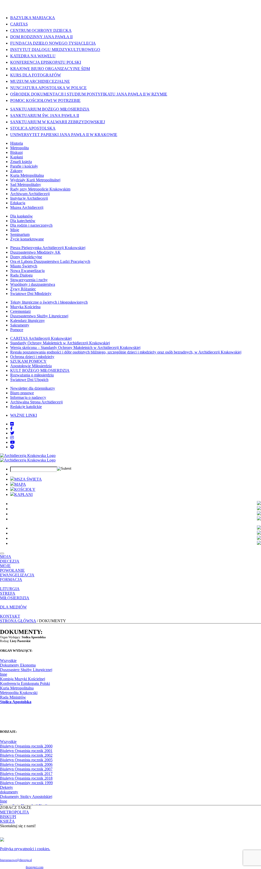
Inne (3, 674)
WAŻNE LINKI (23, 415)
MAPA (20, 484)
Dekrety (6, 787)
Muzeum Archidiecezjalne (40, 81)
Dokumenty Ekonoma (18, 665)
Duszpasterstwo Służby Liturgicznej (39, 316)
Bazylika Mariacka (32, 18)
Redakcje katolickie (26, 406)
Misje (14, 230)
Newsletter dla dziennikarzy (32, 388)
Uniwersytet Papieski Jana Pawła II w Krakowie (63, 134)
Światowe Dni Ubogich (29, 379)
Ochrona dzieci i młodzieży (32, 357)
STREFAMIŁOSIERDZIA (14, 595)
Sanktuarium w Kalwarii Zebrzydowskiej (57, 122)
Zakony (16, 171)
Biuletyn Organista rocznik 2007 (26, 769)
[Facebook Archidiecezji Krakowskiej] (11, 428)
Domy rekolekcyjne (26, 257)
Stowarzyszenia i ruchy (29, 280)
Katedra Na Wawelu (33, 56)
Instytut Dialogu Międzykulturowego (55, 49)
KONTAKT (10, 616)
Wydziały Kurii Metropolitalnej (35, 180)
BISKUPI (8, 816)
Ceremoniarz (20, 311)
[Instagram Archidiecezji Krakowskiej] (12, 438)
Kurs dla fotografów (35, 75)
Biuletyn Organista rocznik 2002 (26, 755)
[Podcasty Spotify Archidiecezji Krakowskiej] (12, 447)
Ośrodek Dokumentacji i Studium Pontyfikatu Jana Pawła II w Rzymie (88, 94)
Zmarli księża (21, 161)
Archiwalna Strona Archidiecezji (36, 402)
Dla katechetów (22, 221)
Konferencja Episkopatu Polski (45, 62)
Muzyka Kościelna (25, 307)
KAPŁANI (23, 494)
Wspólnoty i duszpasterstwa (32, 284)
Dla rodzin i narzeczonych (31, 225)
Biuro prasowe (22, 393)
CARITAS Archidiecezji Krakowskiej (41, 338)
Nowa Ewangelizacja (27, 270)
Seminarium (20, 234)
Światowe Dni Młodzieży (30, 293)
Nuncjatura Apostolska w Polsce (48, 88)
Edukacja (17, 203)
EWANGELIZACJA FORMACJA (17, 577)
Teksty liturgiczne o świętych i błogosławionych (49, 302)
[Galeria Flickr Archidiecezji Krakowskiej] (12, 424)
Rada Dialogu (21, 275)
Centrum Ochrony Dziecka (41, 30)
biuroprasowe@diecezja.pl (16, 860)
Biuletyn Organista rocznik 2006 (26, 764)
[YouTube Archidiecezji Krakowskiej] (12, 442)
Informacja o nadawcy (28, 397)
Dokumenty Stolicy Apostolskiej (26, 796)
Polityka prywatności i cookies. (25, 849)
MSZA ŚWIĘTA (28, 479)
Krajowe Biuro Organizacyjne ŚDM (50, 68)
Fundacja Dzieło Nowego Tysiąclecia (53, 43)
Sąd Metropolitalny (25, 184)
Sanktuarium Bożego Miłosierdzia (49, 109)
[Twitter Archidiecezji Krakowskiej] (12, 433)
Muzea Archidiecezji (26, 207)
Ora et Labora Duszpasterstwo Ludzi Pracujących (50, 261)
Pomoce (16, 330)
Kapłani (16, 157)
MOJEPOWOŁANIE (12, 568)
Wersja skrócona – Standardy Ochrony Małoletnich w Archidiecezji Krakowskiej (75, 347)
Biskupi (16, 152)
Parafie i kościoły (24, 166)
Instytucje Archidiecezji (29, 198)
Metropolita (19, 148)
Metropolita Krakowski (18, 692)
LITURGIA (10, 589)
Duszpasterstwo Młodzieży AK (35, 252)
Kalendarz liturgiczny (27, 320)
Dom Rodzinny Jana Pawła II (41, 37)
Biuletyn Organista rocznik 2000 (26, 746)
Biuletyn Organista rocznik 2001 (26, 751)
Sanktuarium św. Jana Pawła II (44, 115)
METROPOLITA (14, 812)
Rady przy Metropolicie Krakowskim (40, 189)
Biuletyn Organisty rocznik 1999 (26, 783)
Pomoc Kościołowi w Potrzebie (45, 100)
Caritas (19, 24)
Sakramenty (19, 325)
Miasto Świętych (23, 266)
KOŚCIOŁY (24, 489)
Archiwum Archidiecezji (30, 194)
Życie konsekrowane (27, 239)
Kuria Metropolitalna (27, 175)
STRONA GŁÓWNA (18, 621)
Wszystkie (8, 660)
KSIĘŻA (7, 821)
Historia (16, 143)
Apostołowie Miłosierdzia (31, 366)
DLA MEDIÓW (13, 607)
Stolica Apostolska (33, 128)
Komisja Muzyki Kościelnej (22, 679)
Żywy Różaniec (23, 289)
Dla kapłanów (21, 216)
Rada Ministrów (13, 697)
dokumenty (9, 792)
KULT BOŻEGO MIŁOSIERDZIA (40, 370)
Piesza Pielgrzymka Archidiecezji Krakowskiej (47, 248)
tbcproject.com (34, 867)
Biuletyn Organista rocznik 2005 (26, 760)
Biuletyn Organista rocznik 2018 (26, 778)
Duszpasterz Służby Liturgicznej (26, 670)
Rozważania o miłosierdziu (32, 375)
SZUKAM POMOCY (28, 361)
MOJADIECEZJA (9, 558)
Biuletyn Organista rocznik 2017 (26, 773)
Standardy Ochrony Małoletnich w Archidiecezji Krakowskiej (60, 343)
